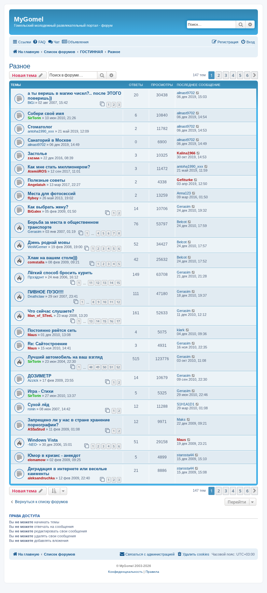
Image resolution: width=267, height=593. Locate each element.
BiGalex (34, 211)
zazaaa (33, 158)
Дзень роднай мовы (49, 242)
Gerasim (183, 206)
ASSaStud (36, 429)
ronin (31, 409)
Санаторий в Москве (49, 140)
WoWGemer (37, 247)
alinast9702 (186, 93)
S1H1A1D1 (185, 404)
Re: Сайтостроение (47, 343)
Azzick (33, 380)
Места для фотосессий (52, 193)
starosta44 (185, 455)
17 (118, 321)
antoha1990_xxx (41, 131)
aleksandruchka (41, 478)
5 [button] (240, 75)
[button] (254, 75)
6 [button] (247, 75)
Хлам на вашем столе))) (52, 257)
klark (181, 330)
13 (104, 283)
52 (118, 367)
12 (97, 283)
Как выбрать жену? (48, 207)
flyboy (33, 198)
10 (104, 302)
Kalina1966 (186, 153)
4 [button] (233, 75)
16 (111, 321)
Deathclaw (36, 296)
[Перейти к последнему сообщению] (198, 93)
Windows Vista (43, 440)
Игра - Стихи (40, 391)
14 (111, 283)
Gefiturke (185, 180)
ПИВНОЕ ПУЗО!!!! (45, 291)
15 (118, 283)
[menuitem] (39, 42)
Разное (19, 66)
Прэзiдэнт (36, 277)
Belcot (182, 222)
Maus (32, 335)
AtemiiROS (37, 171)
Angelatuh (37, 185)
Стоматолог (40, 126)
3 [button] (226, 75)
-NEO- (33, 444)
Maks (181, 419)
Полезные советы (46, 180)
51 (111, 367)
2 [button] (219, 75)
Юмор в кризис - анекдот (54, 455)
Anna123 (184, 193)
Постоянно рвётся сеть (52, 330)
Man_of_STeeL (40, 316)
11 (90, 283)
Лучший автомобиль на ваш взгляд (65, 357)
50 (104, 367)
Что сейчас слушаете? (51, 311)
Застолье (37, 153)
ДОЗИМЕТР (39, 376)
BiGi (31, 103)
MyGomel (29, 19)
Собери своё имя (46, 113)
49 (97, 367)
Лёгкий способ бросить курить (60, 272)
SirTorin (34, 118)
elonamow (37, 460)
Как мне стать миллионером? (59, 166)
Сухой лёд (38, 404)
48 (90, 367)
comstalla (36, 262)
